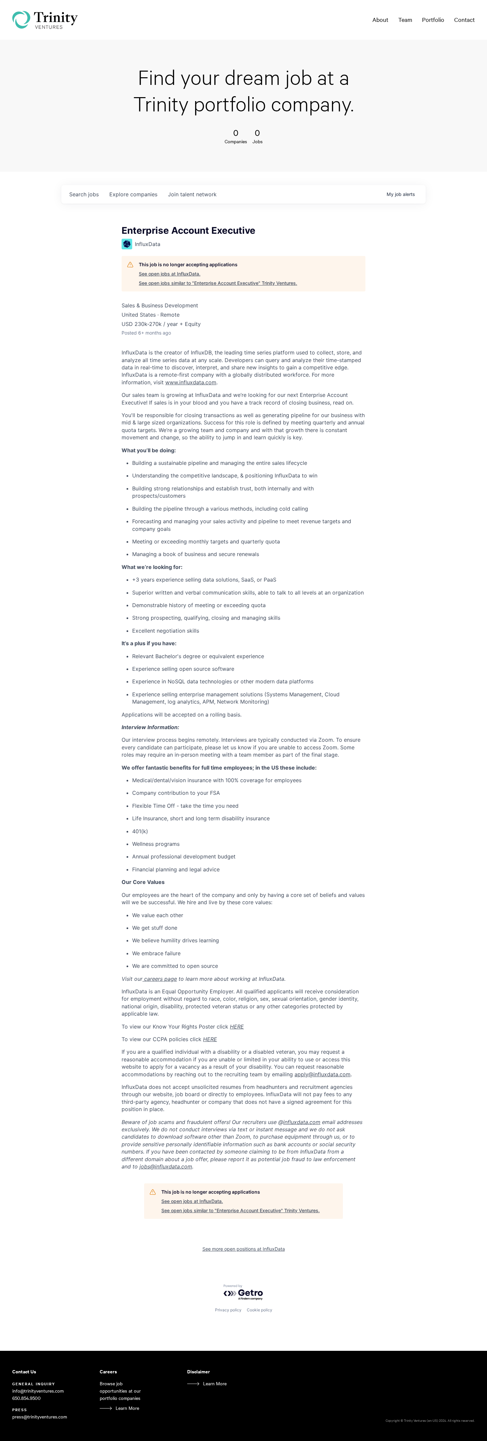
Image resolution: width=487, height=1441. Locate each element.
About (380, 20)
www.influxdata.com (190, 382)
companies (133, 194)
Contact (464, 20)
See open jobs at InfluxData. (169, 274)
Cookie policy (259, 1309)
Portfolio (433, 20)
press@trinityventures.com (39, 1416)
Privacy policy (228, 1309)
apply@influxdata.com (323, 1074)
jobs (84, 194)
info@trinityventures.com (38, 1391)
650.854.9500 (26, 1398)
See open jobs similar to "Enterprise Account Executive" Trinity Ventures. (218, 283)
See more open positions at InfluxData (243, 1249)
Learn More (127, 1408)
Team (405, 20)
